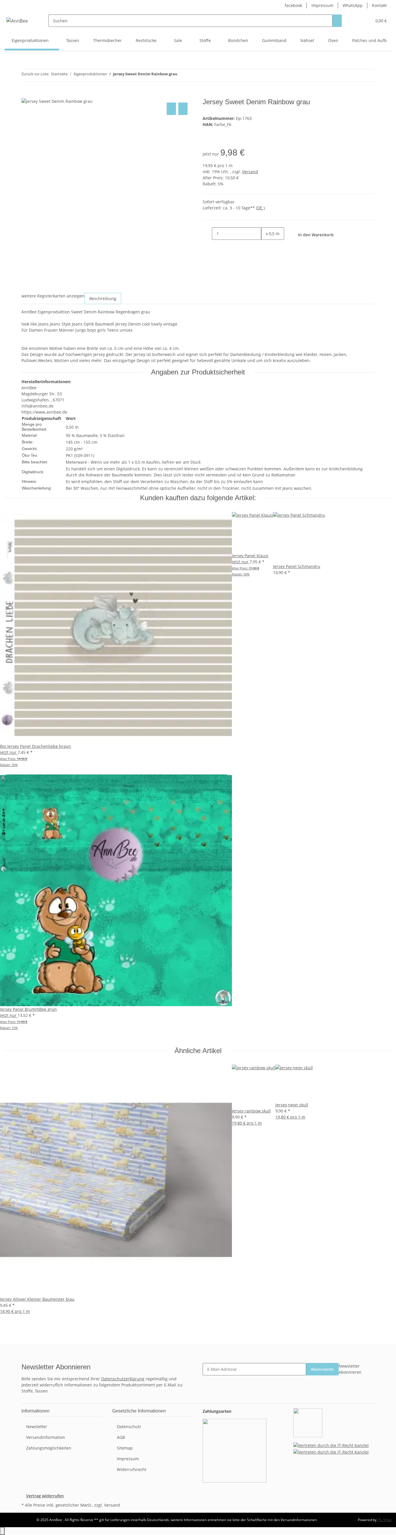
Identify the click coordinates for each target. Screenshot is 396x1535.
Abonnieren (322, 1369)
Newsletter (36, 1426)
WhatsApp (353, 5)
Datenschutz (129, 1426)
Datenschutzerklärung (122, 1379)
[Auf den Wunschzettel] (183, 109)
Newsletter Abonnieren (350, 1369)
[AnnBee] (17, 20)
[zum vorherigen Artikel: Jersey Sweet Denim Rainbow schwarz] (182, 75)
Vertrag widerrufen (45, 1496)
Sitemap (125, 1448)
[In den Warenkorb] (26, 95)
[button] (355, 21)
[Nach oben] (2, 1531)
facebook (293, 5)
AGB (121, 1437)
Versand (250, 171)
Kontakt (379, 5)
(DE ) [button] (260, 208)
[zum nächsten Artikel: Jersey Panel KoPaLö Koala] (192, 75)
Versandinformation (45, 1437)
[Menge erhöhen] (265, 246)
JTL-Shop (384, 1519)
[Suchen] (337, 20)
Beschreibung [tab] (102, 298)
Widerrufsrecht (131, 1469)
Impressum (322, 5)
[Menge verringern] (207, 233)
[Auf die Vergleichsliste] (171, 109)
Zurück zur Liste (35, 73)
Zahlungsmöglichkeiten (48, 1448)
